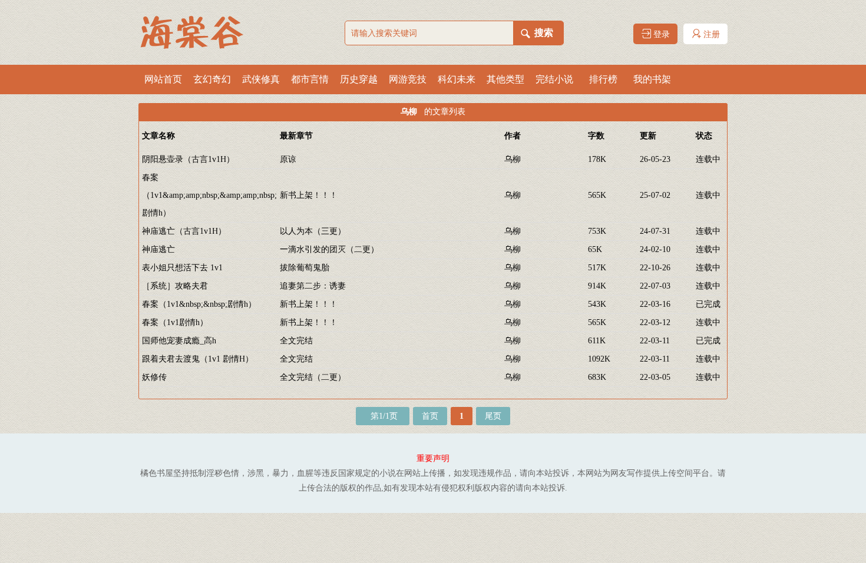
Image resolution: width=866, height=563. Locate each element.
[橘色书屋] (197, 32)
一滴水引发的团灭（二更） (329, 249)
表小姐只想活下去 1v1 (182, 267)
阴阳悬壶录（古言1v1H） (188, 159)
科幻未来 (456, 79)
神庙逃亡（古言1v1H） (184, 231)
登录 (660, 34)
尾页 (493, 416)
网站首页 (163, 79)
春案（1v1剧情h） (175, 322)
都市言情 (310, 79)
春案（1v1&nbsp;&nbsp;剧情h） (199, 304)
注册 (710, 34)
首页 (430, 416)
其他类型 (505, 79)
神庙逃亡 (158, 249)
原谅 (288, 159)
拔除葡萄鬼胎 (304, 267)
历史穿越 (359, 79)
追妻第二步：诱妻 (313, 286)
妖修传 (154, 377)
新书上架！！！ (309, 195)
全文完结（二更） (313, 377)
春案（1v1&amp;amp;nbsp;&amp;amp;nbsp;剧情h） (209, 195)
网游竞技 (408, 79)
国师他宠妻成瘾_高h (179, 340)
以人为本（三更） (313, 231)
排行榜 (603, 79)
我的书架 (652, 79)
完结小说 (554, 79)
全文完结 (296, 340)
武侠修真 (261, 79)
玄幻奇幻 (212, 79)
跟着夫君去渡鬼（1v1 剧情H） (197, 359)
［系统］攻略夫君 (175, 286)
